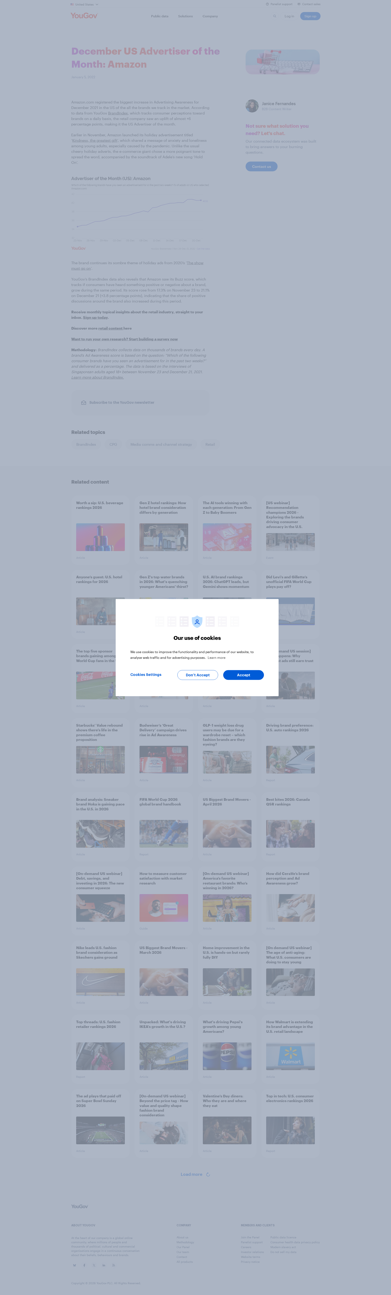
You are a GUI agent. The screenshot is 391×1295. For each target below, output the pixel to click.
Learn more (216, 657)
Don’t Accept (198, 675)
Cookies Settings (145, 674)
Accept (243, 675)
